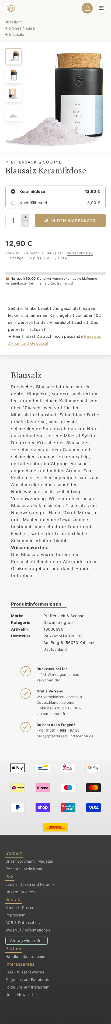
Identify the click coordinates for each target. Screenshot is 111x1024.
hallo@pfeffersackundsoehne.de (65, 736)
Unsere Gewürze (20, 892)
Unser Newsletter (21, 994)
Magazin (45, 861)
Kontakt (12, 907)
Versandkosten (80, 253)
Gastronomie (33, 956)
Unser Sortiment (20, 861)
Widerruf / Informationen (27, 930)
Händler (12, 956)
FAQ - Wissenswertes (24, 972)
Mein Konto (33, 868)
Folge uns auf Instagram (27, 987)
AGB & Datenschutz (23, 922)
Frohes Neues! (22, 28)
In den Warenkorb (73, 220)
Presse (28, 907)
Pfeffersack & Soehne (63, 615)
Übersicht (13, 22)
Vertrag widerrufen (26, 940)
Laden (11, 884)
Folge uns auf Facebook (27, 979)
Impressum (15, 915)
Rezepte (13, 868)
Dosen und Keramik (37, 884)
